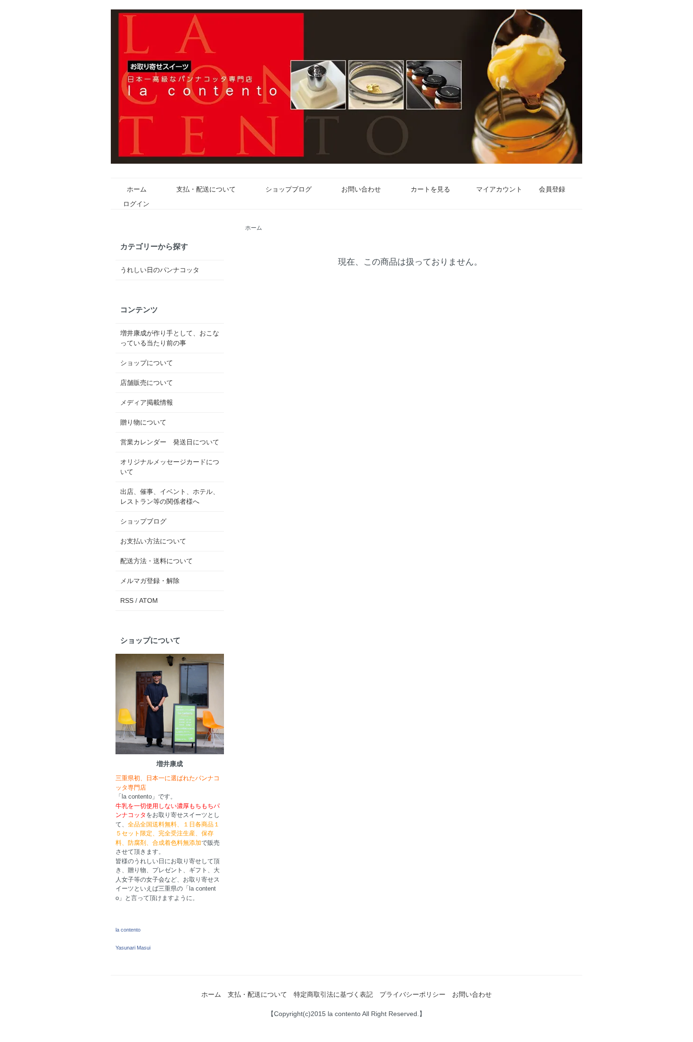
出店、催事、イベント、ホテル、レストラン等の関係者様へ (169, 496)
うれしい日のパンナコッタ (159, 270)
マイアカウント (499, 189)
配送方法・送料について (156, 561)
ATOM (148, 600)
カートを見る (430, 189)
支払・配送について (206, 189)
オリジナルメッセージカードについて (169, 466)
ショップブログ (288, 189)
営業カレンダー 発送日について (169, 442)
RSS (126, 600)
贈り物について (143, 422)
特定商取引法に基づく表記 (333, 994)
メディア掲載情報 (146, 402)
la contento (128, 930)
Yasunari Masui (133, 947)
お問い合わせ (361, 189)
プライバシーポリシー (413, 994)
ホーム (137, 189)
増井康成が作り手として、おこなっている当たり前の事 (169, 338)
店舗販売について (146, 382)
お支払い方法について (153, 541)
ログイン (136, 204)
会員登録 (552, 189)
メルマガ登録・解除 (150, 580)
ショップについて (146, 363)
